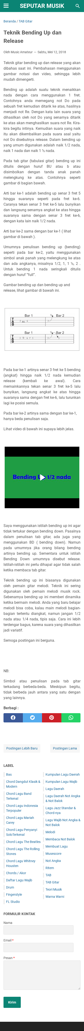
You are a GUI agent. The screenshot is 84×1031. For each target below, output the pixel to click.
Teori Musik (54, 889)
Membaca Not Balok (60, 839)
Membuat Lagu (57, 846)
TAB (48, 875)
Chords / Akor (16, 873)
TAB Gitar (52, 882)
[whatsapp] (71, 717)
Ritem (50, 868)
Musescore (53, 853)
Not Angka (53, 861)
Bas (9, 774)
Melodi (50, 832)
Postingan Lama (65, 748)
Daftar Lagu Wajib (19, 880)
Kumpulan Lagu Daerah (63, 774)
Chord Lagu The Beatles (23, 842)
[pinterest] (51, 717)
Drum (10, 887)
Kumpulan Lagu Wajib (61, 781)
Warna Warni (55, 896)
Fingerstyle (14, 894)
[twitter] (32, 717)
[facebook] (13, 717)
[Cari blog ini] (77, 6)
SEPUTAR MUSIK (42, 6)
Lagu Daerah (55, 789)
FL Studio (13, 902)
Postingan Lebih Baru (22, 748)
